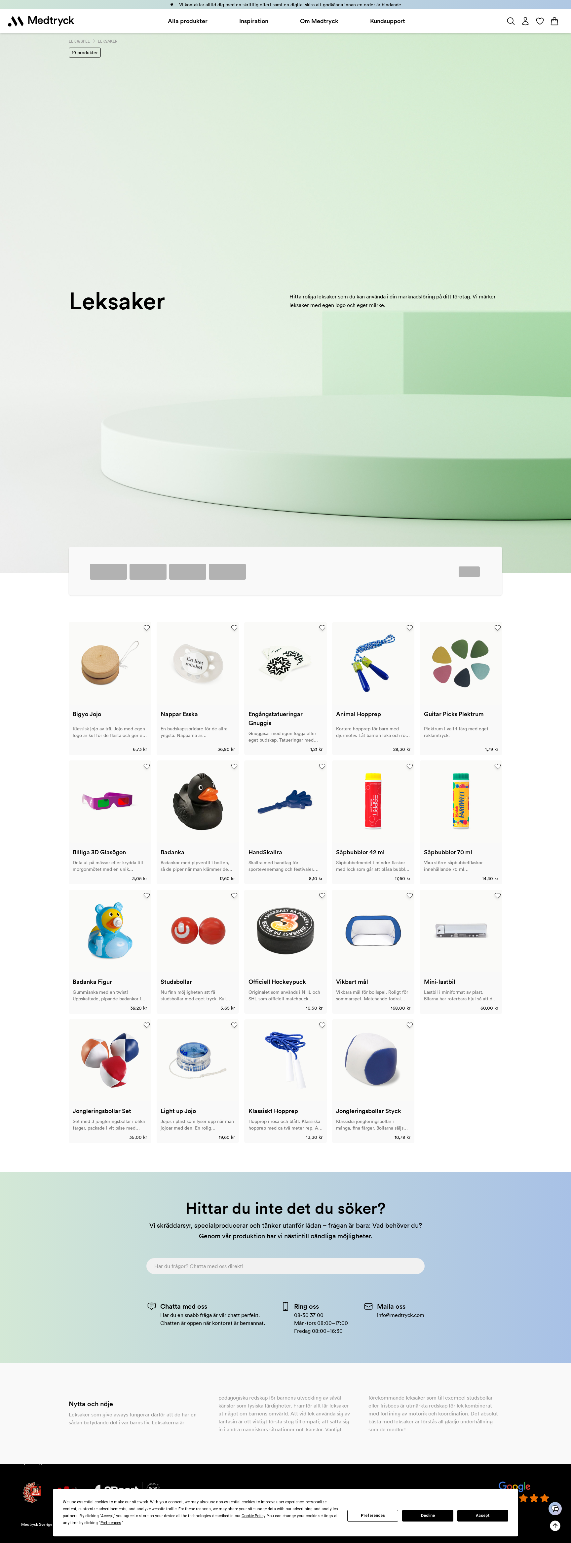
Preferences (373, 1515)
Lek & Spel (79, 41)
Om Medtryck (319, 21)
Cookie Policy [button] (253, 1516)
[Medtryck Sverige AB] (41, 21)
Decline (428, 1515)
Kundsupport (387, 21)
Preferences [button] (110, 1523)
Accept (483, 1515)
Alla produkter (188, 21)
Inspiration (253, 21)
